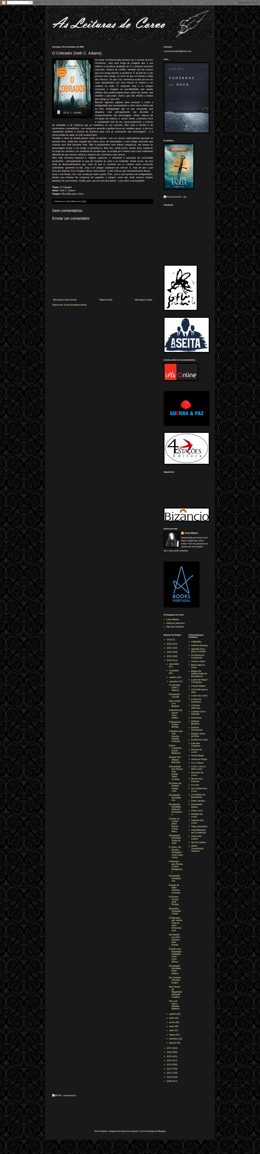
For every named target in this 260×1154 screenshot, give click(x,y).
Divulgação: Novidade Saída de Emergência (175, 809)
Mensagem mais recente (65, 300)
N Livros (195, 785)
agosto (172, 1014)
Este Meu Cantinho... (196, 744)
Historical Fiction (199, 759)
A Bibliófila (196, 642)
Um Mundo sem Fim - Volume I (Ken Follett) (175, 939)
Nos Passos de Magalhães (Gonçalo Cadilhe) (175, 992)
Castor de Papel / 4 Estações (199, 681)
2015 (169, 1056)
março (172, 1034)
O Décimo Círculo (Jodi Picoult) (174, 901)
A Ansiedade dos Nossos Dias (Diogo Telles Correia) (176, 773)
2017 (169, 1048)
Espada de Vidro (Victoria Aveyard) (174, 889)
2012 (169, 1069)
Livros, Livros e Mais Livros (198, 767)
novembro (174, 670)
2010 (169, 1077)
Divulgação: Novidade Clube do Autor (175, 839)
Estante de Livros (199, 739)
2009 (169, 1081)
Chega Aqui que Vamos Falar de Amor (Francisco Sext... (175, 924)
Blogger (162, 1131)
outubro (173, 677)
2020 (169, 652)
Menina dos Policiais (197, 780)
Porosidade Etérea (196, 805)
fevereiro (173, 1039)
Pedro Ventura (198, 801)
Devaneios (196, 718)
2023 (169, 639)
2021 (169, 648)
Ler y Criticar (197, 763)
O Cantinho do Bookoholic (198, 795)
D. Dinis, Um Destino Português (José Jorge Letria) (176, 852)
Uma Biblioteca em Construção (198, 831)
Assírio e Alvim (198, 661)
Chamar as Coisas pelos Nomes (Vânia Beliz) (174, 825)
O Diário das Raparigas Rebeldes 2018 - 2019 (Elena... (175, 955)
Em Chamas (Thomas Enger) (175, 980)
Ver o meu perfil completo (176, 551)
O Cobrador (66, 187)
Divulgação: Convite (174, 695)
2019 (169, 656)
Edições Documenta (196, 728)
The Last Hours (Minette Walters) (174, 1005)
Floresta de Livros (196, 750)
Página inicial (105, 300)
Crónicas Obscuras (195, 706)
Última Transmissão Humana (197, 848)
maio (172, 1026)
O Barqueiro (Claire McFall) (175, 724)
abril (171, 1030)
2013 (169, 1064)
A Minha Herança (199, 645)
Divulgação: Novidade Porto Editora (175, 970)
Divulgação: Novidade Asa (175, 797)
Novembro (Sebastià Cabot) (175, 911)
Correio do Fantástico (196, 700)
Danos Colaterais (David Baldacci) (175, 749)
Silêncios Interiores (175, 623)
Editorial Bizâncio (195, 722)
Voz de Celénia (198, 842)
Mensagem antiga (143, 300)
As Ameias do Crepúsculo (197, 656)
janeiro (173, 1043)
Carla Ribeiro (191, 533)
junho (172, 1022)
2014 (169, 1060)
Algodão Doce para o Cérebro (198, 650)
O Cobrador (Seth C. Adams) (174, 687)
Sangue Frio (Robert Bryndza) (175, 760)
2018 (169, 660)
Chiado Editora (198, 686)
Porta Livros (197, 810)
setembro (174, 681)
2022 (169, 644)
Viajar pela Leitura (196, 837)
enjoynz (134, 1131)
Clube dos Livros (199, 695)
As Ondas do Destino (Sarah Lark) (175, 787)
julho (172, 1018)
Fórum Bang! (197, 755)
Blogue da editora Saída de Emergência (199, 673)
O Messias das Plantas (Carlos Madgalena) (176, 866)
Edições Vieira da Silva (198, 734)
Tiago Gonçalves (199, 826)
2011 (169, 1073)
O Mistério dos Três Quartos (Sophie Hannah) (176, 736)
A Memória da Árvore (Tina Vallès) (175, 714)
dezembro (174, 664)
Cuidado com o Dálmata (198, 712)
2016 (169, 1052)
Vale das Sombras (175, 627)
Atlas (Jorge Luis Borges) (174, 703)
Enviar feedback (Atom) (75, 305)
